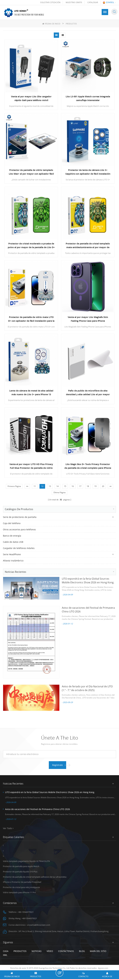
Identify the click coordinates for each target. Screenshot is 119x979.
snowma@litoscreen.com (38, 924)
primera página (14, 486)
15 (65, 486)
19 (95, 486)
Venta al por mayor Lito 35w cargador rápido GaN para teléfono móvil (31, 98)
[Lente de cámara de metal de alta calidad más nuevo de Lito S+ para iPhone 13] (31, 361)
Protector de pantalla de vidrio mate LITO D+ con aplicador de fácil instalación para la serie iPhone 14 (31, 319)
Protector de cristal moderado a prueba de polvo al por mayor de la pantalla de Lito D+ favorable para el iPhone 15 (31, 245)
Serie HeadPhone (12, 554)
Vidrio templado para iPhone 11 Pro (19, 892)
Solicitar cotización (50, 2)
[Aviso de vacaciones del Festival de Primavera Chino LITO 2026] (31, 642)
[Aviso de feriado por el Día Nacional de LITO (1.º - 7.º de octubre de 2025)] (31, 698)
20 (103, 486)
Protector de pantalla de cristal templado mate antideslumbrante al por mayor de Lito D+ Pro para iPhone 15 (88, 245)
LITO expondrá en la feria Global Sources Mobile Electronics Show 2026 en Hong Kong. (50, 792)
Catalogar (92, 2)
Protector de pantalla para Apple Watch (21, 866)
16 (73, 486)
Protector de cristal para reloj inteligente (21, 887)
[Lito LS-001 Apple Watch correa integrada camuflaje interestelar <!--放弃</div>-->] (88, 66)
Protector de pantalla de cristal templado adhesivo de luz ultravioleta (34, 876)
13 (50, 486)
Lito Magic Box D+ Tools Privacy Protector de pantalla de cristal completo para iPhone (87, 466)
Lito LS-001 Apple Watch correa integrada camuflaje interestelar (88, 98)
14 (57, 486)
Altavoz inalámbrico (13, 560)
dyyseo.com (103, 968)
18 (88, 486)
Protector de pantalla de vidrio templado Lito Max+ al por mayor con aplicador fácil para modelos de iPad (31, 172)
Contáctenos (66, 951)
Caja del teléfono (11, 523)
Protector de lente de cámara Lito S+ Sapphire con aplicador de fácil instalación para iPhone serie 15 (87, 172)
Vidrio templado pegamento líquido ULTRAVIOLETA (26, 861)
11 (35, 486)
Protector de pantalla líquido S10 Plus (20, 871)
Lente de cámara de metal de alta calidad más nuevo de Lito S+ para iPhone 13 (31, 392)
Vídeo (50, 951)
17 (80, 486)
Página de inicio (52, 23)
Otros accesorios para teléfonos (19, 529)
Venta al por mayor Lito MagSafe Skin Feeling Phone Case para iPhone (88, 319)
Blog (82, 951)
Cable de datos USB (13, 541)
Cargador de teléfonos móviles (19, 548)
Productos (19, 951)
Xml (5, 955)
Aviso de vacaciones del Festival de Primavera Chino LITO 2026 (37, 809)
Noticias (37, 951)
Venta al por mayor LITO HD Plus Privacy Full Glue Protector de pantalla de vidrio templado (31, 466)
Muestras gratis (74, 2)
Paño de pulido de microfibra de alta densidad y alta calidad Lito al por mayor (88, 392)
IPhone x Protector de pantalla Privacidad (22, 882)
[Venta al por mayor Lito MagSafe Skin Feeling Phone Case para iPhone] (88, 287)
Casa (5, 951)
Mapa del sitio (98, 951)
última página (59, 492)
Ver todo (7, 828)
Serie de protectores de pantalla (19, 517)
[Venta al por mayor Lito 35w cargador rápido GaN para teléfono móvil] (31, 66)
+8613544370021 (29, 918)
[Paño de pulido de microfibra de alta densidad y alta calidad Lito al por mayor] (88, 361)
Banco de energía (12, 535)
